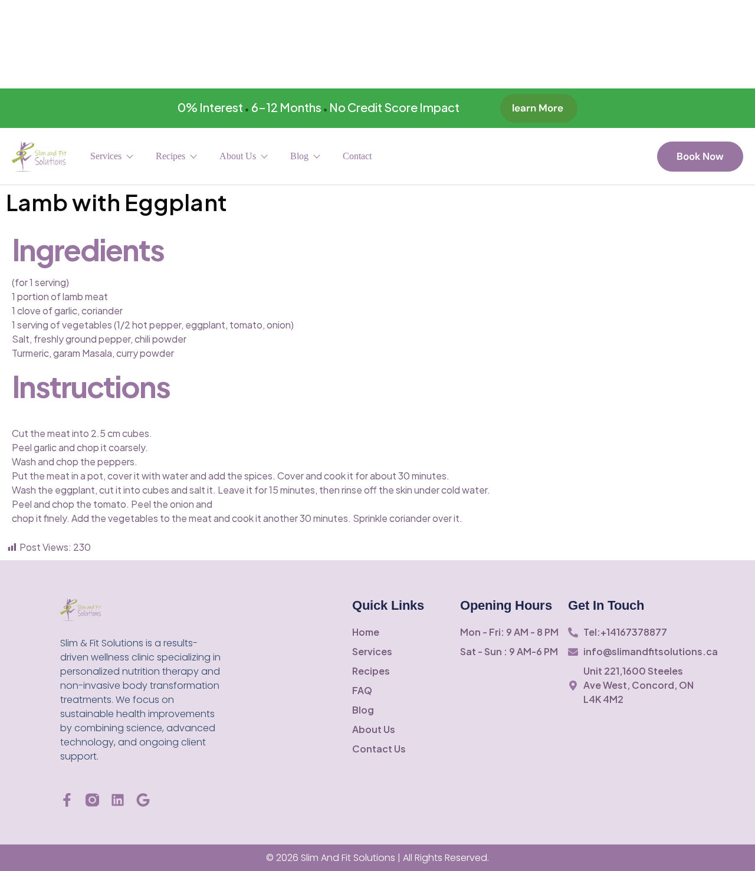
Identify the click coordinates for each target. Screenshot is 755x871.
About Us (237, 156)
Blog (299, 156)
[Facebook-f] (67, 800)
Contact (357, 156)
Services (106, 156)
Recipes (170, 156)
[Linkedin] (117, 800)
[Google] (143, 800)
